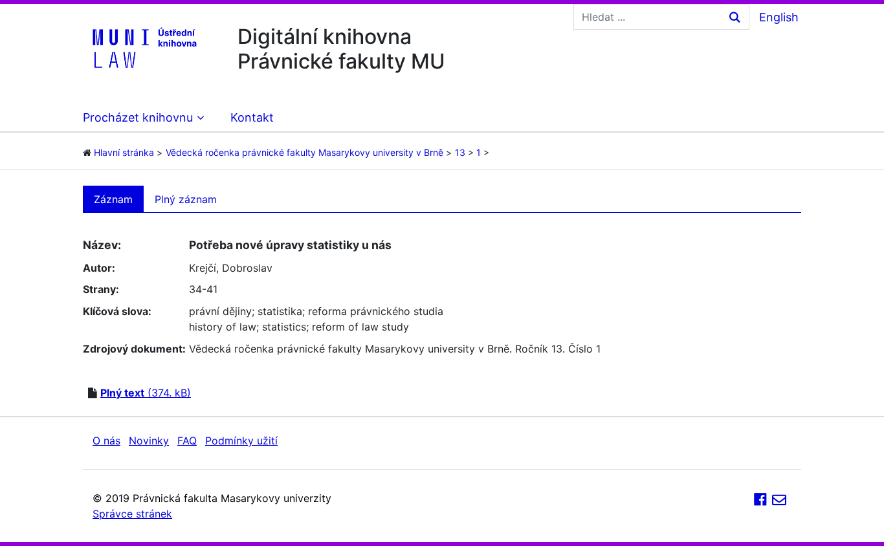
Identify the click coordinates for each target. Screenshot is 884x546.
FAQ (187, 440)
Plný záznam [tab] (186, 199)
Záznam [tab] (113, 199)
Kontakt (252, 117)
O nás (106, 440)
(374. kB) (145, 392)
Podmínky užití (241, 440)
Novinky (149, 440)
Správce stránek (132, 513)
